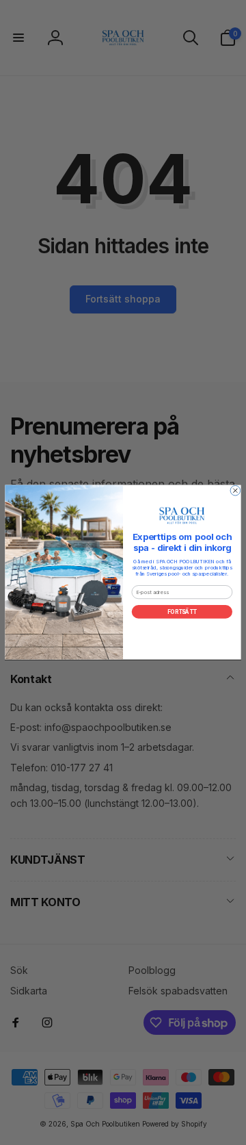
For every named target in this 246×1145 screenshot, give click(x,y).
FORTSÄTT (182, 612)
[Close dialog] (235, 491)
